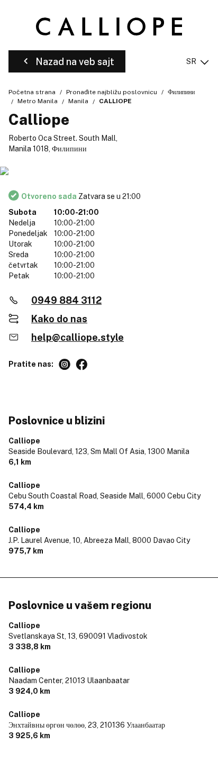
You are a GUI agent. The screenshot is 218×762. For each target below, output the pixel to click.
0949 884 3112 (66, 300)
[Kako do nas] (109, 172)
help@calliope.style (77, 337)
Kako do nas (59, 318)
